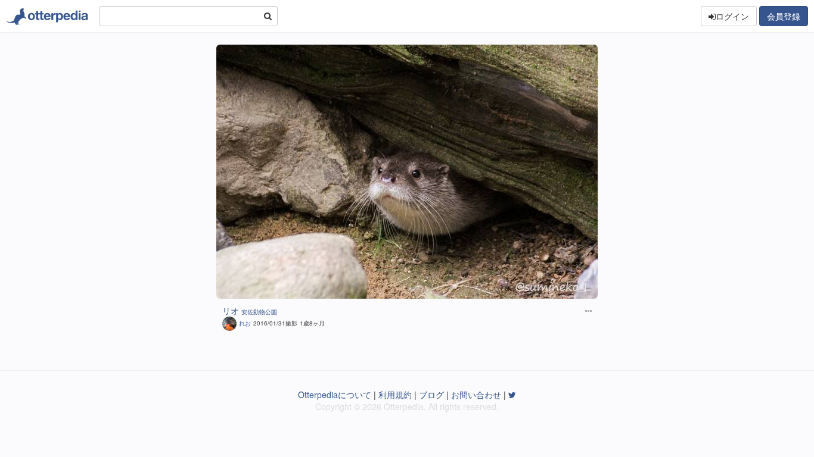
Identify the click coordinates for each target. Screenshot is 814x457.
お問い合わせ (476, 394)
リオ (230, 311)
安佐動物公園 (259, 312)
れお (245, 323)
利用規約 (395, 394)
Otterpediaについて (334, 394)
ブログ (431, 394)
